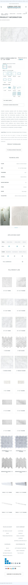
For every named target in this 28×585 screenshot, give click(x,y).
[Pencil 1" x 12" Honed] (5, 88)
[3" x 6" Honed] (5, 80)
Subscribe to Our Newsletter (14, 574)
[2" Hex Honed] (14, 94)
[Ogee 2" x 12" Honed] (19, 88)
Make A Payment (20, 535)
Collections (19, 13)
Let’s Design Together (20, 548)
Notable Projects (7, 553)
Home (2, 13)
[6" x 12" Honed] (10, 80)
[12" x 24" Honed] (5, 67)
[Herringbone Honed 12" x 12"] (10, 88)
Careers (20, 538)
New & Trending (21, 550)
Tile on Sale (20, 553)
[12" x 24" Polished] (10, 67)
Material (6, 13)
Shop (7, 533)
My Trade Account (7, 530)
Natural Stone (12, 13)
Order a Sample (8, 100)
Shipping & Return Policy (20, 540)
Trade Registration (7, 535)
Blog (7, 548)
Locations (20, 530)
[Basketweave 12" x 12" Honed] (14, 88)
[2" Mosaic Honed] (19, 94)
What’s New (7, 550)
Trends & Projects (7, 555)
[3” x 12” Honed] (19, 74)
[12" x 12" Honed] (5, 74)
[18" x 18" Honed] (14, 74)
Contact (20, 533)
